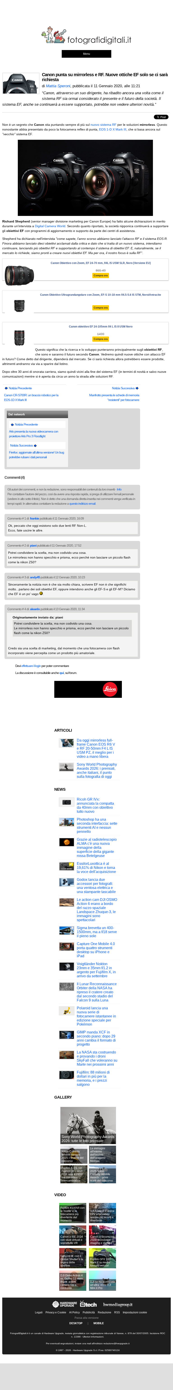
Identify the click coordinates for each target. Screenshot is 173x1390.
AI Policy (74, 1312)
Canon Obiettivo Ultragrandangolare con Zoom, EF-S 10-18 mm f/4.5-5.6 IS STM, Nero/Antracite (100, 294)
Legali (39, 1312)
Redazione (104, 1312)
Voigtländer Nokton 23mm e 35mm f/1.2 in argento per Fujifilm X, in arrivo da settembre (96, 970)
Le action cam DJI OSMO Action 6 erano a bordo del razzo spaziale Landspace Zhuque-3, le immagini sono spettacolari (97, 910)
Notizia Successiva (123, 388)
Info (119, 489)
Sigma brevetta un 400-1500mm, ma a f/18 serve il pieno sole (97, 932)
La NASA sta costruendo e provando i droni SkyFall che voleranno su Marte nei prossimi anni (97, 1058)
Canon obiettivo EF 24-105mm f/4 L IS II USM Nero (100, 326)
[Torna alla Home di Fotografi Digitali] (86, 43)
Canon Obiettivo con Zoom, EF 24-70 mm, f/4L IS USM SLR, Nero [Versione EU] (101, 263)
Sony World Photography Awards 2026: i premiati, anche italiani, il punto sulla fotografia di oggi (97, 771)
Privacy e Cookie (56, 1312)
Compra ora (101, 275)
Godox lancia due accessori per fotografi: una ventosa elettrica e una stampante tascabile (96, 886)
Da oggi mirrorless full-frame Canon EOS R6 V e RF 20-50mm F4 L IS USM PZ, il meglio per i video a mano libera (96, 748)
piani (33, 545)
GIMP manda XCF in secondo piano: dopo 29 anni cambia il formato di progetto (96, 1038)
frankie (34, 518)
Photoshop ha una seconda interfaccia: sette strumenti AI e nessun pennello (97, 826)
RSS (117, 1312)
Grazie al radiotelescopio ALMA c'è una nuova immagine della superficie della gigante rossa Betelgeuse (97, 848)
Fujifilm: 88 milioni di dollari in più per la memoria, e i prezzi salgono (93, 1078)
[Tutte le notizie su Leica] (88, 696)
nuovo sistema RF (103, 124)
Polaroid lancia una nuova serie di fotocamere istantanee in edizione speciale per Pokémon (96, 1016)
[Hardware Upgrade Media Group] (117, 1308)
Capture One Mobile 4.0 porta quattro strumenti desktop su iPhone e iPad (96, 950)
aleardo (35, 609)
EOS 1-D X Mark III (112, 129)
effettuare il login (31, 666)
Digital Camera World (50, 226)
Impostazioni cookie (135, 1312)
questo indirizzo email (82, 503)
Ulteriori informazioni (93, 1336)
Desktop (75, 1323)
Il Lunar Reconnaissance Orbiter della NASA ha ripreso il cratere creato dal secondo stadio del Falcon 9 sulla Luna (97, 992)
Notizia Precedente (20, 388)
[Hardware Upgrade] (65, 1308)
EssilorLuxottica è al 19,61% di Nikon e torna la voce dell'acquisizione (96, 868)
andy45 (35, 577)
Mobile (98, 1323)
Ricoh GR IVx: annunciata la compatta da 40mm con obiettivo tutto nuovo (95, 805)
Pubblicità (89, 1312)
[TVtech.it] (89, 1308)
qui (61, 673)
